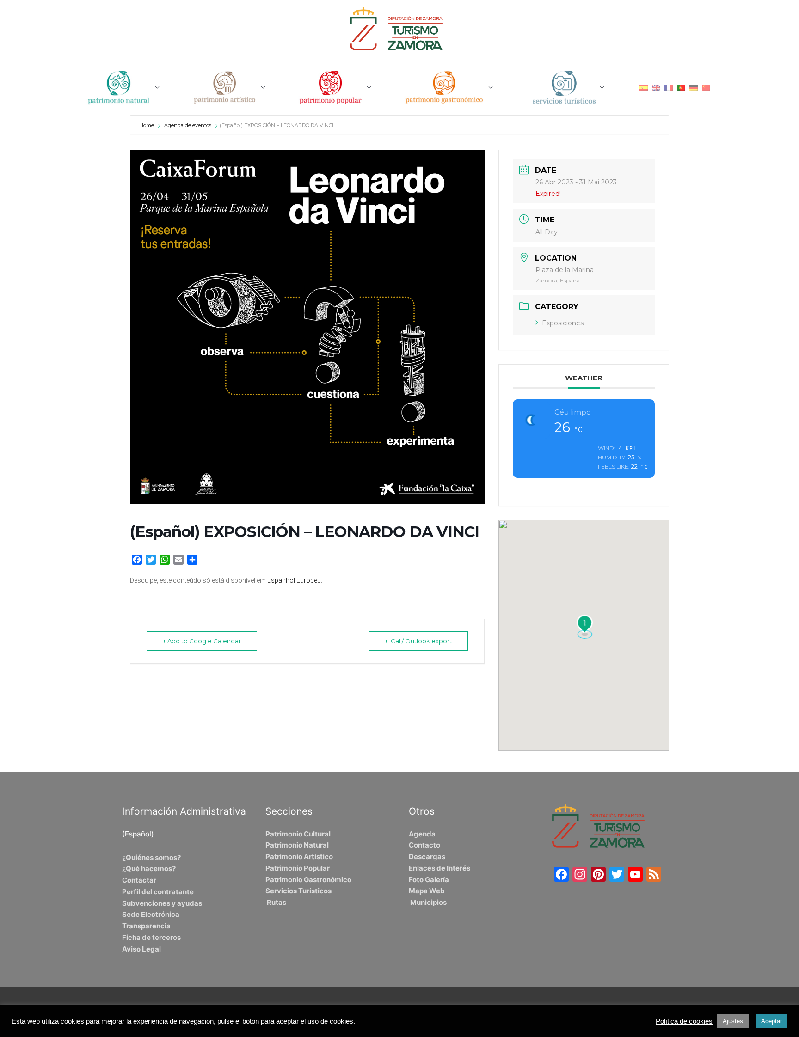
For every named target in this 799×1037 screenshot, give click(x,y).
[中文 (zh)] (706, 87)
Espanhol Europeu (294, 580)
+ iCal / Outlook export (418, 641)
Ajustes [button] (733, 1021)
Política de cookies (684, 1021)
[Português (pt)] (681, 87)
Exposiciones (563, 323)
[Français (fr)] (668, 87)
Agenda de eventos (187, 125)
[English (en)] (656, 87)
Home (147, 125)
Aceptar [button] (771, 1021)
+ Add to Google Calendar (202, 641)
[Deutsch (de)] (693, 87)
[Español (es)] (643, 87)
